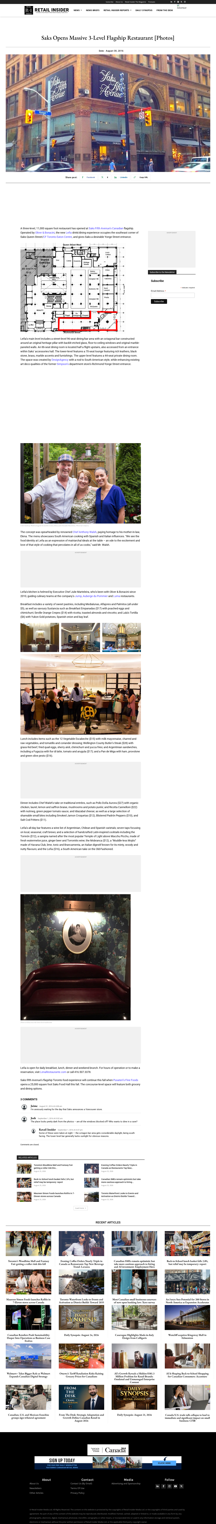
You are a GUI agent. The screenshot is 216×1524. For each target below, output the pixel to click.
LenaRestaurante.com (53, 1072)
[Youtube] (175, 1486)
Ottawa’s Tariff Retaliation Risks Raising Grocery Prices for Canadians (81, 1375)
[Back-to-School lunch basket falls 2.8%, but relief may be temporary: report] (24, 1183)
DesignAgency (60, 359)
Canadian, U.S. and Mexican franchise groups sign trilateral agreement (28, 1416)
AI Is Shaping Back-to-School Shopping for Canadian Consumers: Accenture (187, 1375)
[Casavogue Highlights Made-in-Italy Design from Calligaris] (134, 1317)
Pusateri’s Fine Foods (125, 1080)
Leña (69, 232)
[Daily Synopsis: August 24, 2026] (81, 1317)
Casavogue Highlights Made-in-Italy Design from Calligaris (134, 1336)
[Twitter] (181, 2)
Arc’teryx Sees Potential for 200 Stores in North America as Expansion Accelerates (187, 1301)
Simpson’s (63, 364)
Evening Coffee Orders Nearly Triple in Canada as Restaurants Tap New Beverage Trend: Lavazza (81, 1264)
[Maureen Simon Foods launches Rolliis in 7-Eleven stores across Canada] (24, 1197)
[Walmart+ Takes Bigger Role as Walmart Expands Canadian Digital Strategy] (28, 1356)
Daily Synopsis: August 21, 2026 (134, 1414)
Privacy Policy (77, 1492)
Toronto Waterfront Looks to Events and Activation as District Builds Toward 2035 (81, 1301)
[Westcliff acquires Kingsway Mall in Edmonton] (187, 1317)
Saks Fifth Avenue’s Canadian (106, 228)
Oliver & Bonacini (45, 232)
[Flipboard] (178, 2)
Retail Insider (47, 1129)
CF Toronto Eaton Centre (57, 236)
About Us (34, 1483)
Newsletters (35, 1488)
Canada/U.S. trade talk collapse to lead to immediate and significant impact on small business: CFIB (187, 1417)
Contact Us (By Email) (81, 1483)
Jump (78, 596)
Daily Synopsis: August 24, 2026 (81, 1335)
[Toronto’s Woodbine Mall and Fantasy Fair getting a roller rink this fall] (24, 1169)
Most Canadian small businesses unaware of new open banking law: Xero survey (134, 1301)
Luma (116, 596)
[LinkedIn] (171, 2)
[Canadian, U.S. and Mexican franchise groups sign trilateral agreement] (28, 1397)
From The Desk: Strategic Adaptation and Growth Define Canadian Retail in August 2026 (81, 1417)
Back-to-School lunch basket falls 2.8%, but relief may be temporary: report (187, 1262)
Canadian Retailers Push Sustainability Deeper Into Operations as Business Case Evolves (28, 1337)
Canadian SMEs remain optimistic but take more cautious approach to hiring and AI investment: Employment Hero (134, 1264)
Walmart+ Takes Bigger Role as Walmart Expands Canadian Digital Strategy (28, 1375)
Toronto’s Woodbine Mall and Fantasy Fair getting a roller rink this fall (28, 1262)
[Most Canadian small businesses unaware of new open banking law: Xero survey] (134, 1281)
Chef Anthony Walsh (85, 532)
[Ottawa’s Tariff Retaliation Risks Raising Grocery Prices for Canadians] (81, 1356)
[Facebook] (174, 2)
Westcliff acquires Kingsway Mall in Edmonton (187, 1336)
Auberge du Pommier (95, 596)
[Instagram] (184, 2)
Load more (79, 1208)
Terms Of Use (77, 1488)
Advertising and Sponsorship (126, 1483)
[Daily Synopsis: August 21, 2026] (134, 1397)
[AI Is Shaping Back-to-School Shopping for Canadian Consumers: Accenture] (187, 1356)
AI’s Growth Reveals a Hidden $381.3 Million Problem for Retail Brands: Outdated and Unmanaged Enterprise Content (134, 1378)
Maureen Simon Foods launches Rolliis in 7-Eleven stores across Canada (28, 1301)
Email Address (158, 291)
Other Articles (36, 1492)
